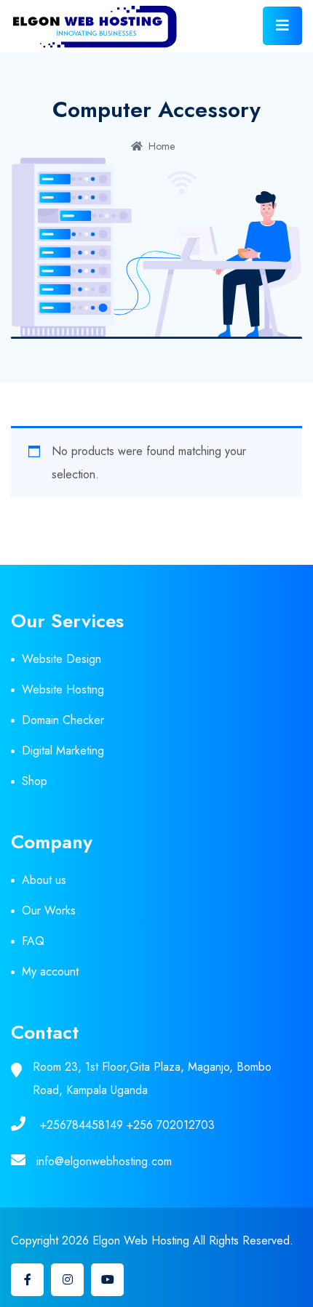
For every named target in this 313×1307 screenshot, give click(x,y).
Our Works (49, 910)
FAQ (33, 941)
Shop (34, 781)
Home (161, 146)
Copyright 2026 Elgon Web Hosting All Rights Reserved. (152, 1240)
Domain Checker (63, 720)
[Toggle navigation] (282, 26)
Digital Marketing (63, 750)
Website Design (61, 659)
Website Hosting (63, 689)
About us (44, 880)
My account (50, 971)
